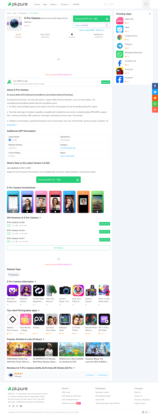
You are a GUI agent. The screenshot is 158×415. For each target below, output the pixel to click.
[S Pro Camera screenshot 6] (97, 202)
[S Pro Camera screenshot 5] (83, 202)
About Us (137, 392)
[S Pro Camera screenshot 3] (55, 202)
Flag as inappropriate (67, 156)
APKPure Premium (69, 403)
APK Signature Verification (71, 396)
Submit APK (99, 399)
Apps (14, 13)
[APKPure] (18, 4)
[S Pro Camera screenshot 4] (69, 202)
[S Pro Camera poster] (13, 202)
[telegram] (9, 406)
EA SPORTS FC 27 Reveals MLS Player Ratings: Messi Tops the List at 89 (44, 360)
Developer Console (102, 392)
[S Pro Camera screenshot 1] (27, 202)
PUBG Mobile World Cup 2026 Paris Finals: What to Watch (18, 360)
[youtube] (20, 406)
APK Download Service (70, 399)
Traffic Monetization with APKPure (107, 403)
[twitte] (17, 406)
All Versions (58, 248)
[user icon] (146, 4)
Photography (22, 13)
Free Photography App (67, 148)
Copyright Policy (60, 412)
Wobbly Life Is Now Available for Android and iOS (71, 360)
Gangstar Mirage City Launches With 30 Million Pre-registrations (96, 360)
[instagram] (13, 406)
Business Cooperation (142, 399)
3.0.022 (14, 140)
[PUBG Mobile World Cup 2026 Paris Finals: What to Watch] (19, 349)
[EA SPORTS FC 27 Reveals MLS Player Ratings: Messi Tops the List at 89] (45, 349)
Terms (69, 412)
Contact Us (138, 396)
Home (9, 13)
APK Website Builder (102, 396)
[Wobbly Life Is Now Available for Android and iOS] (71, 349)
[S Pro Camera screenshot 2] (41, 202)
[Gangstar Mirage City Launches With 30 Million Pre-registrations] (97, 349)
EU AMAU (75, 412)
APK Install (66, 392)
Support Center (139, 403)
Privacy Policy (49, 412)
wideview (27, 22)
